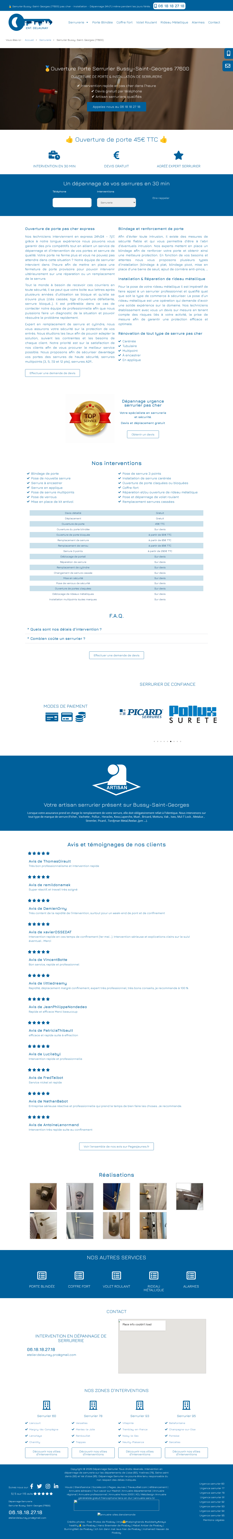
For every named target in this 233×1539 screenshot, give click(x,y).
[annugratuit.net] (116, 1504)
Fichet (73, 816)
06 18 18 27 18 (170, 6)
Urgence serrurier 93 (212, 1506)
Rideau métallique (174, 22)
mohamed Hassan (154, 1528)
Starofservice (82, 1487)
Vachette (84, 816)
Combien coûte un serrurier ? (57, 638)
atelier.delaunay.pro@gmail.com (27, 1517)
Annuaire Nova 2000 (121, 1494)
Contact (214, 22)
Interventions (105, 191)
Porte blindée (102, 22)
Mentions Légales (213, 1519)
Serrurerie (76, 22)
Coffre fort (124, 22)
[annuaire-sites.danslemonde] (116, 1514)
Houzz (68, 1487)
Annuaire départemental (136, 1490)
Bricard (146, 816)
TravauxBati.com (137, 1487)
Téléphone (59, 191)
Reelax (133, 820)
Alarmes (198, 22)
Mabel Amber (141, 1525)
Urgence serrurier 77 (212, 1488)
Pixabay (110, 1521)
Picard (102, 820)
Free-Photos (94, 1521)
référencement (158, 1487)
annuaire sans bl (144, 1497)
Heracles (107, 816)
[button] (116, 629)
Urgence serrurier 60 (211, 1483)
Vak (166, 816)
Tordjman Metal (118, 820)
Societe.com (99, 1487)
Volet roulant (146, 22)
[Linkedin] (56, 1487)
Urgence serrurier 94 (212, 1510)
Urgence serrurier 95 (212, 1515)
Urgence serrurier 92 (212, 1501)
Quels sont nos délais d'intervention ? (66, 629)
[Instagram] (48, 1487)
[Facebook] (31, 1487)
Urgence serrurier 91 (212, 1497)
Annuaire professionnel (93, 1494)
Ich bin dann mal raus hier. (111, 1528)
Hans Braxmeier (107, 1525)
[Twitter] (39, 1487)
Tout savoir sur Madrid (106, 1490)
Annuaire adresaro (80, 1490)
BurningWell (71, 1528)
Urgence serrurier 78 (212, 1492)
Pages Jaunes (117, 1487)
